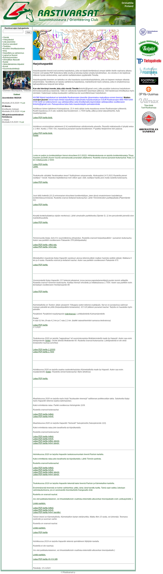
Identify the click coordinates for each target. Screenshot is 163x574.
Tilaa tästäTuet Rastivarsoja (148, 106)
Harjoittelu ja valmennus (13, 53)
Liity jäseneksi (9, 42)
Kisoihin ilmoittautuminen (14, 48)
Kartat (5, 62)
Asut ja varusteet (10, 44)
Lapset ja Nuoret (10, 55)
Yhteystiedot (8, 40)
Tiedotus (7, 46)
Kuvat (5, 66)
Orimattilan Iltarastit (11, 60)
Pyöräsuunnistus (10, 57)
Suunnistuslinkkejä (11, 69)
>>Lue (22, 103)
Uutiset (17, 94)
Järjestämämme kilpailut (13, 64)
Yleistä (6, 37)
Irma (5, 51)
